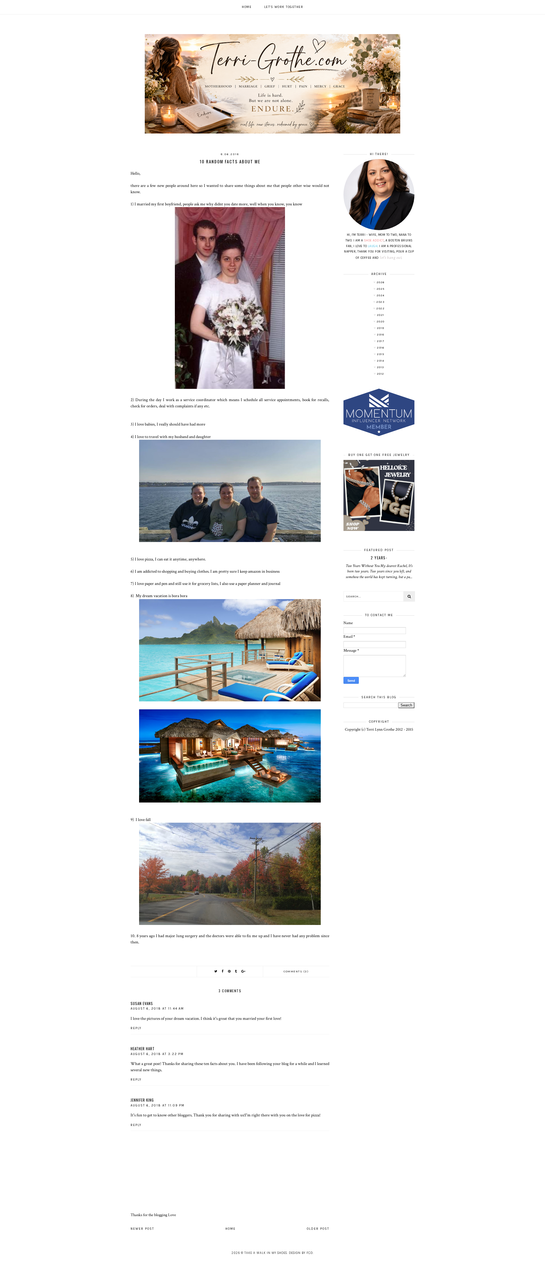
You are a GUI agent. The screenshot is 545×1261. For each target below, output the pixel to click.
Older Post (318, 1229)
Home (246, 7)
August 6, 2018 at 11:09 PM (158, 1105)
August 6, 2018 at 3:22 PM (157, 1054)
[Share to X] (216, 971)
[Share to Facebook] (223, 971)
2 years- (379, 557)
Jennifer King (142, 1100)
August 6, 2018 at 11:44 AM (157, 1008)
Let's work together (283, 7)
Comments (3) (296, 971)
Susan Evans (142, 1003)
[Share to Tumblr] (236, 971)
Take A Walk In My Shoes (265, 1253)
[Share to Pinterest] (229, 971)
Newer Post (142, 1229)
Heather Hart (143, 1048)
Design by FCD (301, 1253)
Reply (136, 1028)
